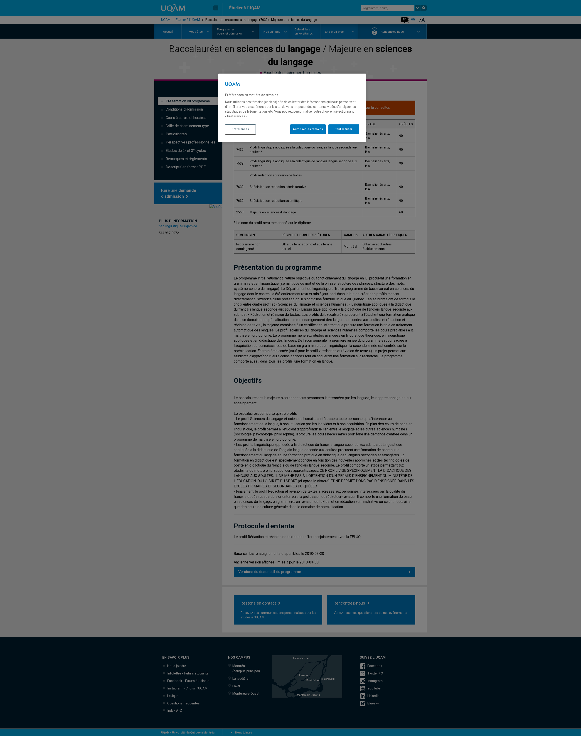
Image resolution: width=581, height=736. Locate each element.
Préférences (240, 129)
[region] (292, 108)
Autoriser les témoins (308, 129)
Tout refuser (343, 129)
